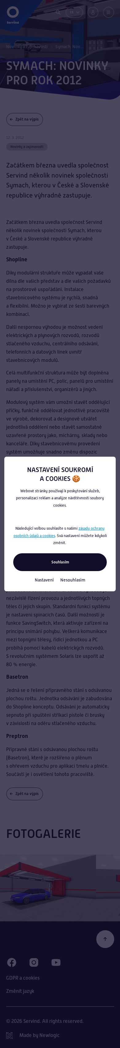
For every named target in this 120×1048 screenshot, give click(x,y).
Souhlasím (60, 562)
